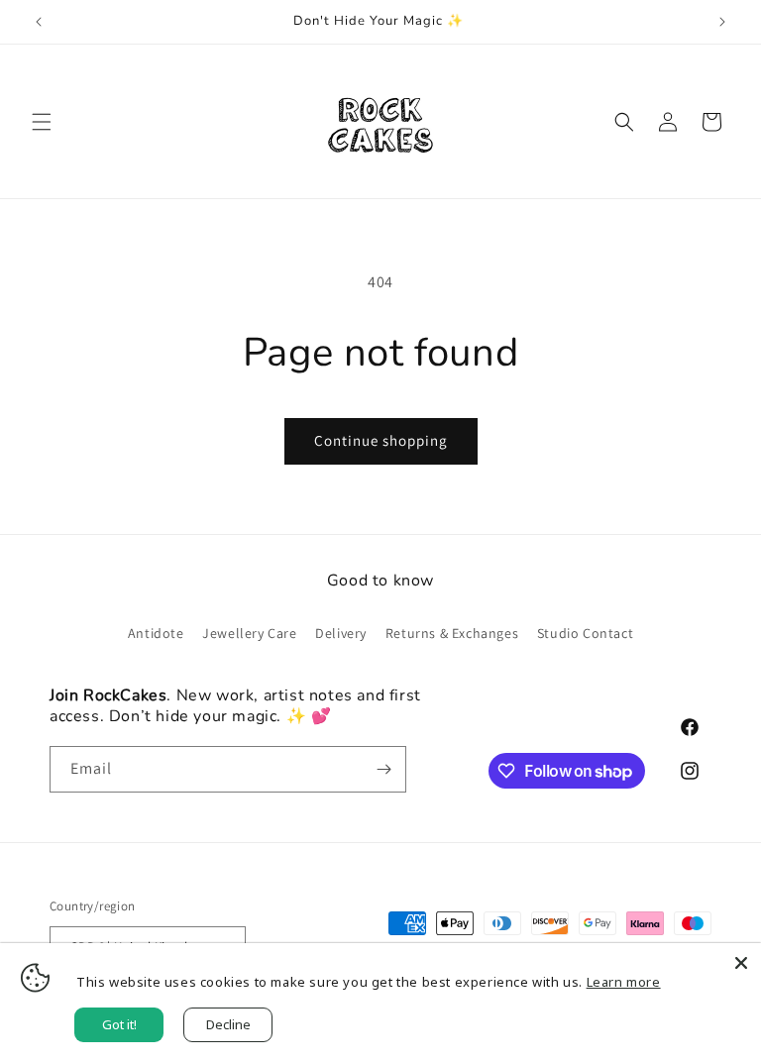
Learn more (624, 982)
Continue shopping (381, 440)
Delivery (341, 633)
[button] (41, 122)
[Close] (741, 963)
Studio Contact (585, 633)
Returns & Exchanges (451, 633)
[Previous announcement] (38, 22)
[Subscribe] (383, 769)
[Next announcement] (722, 22)
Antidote (156, 633)
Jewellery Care (249, 633)
